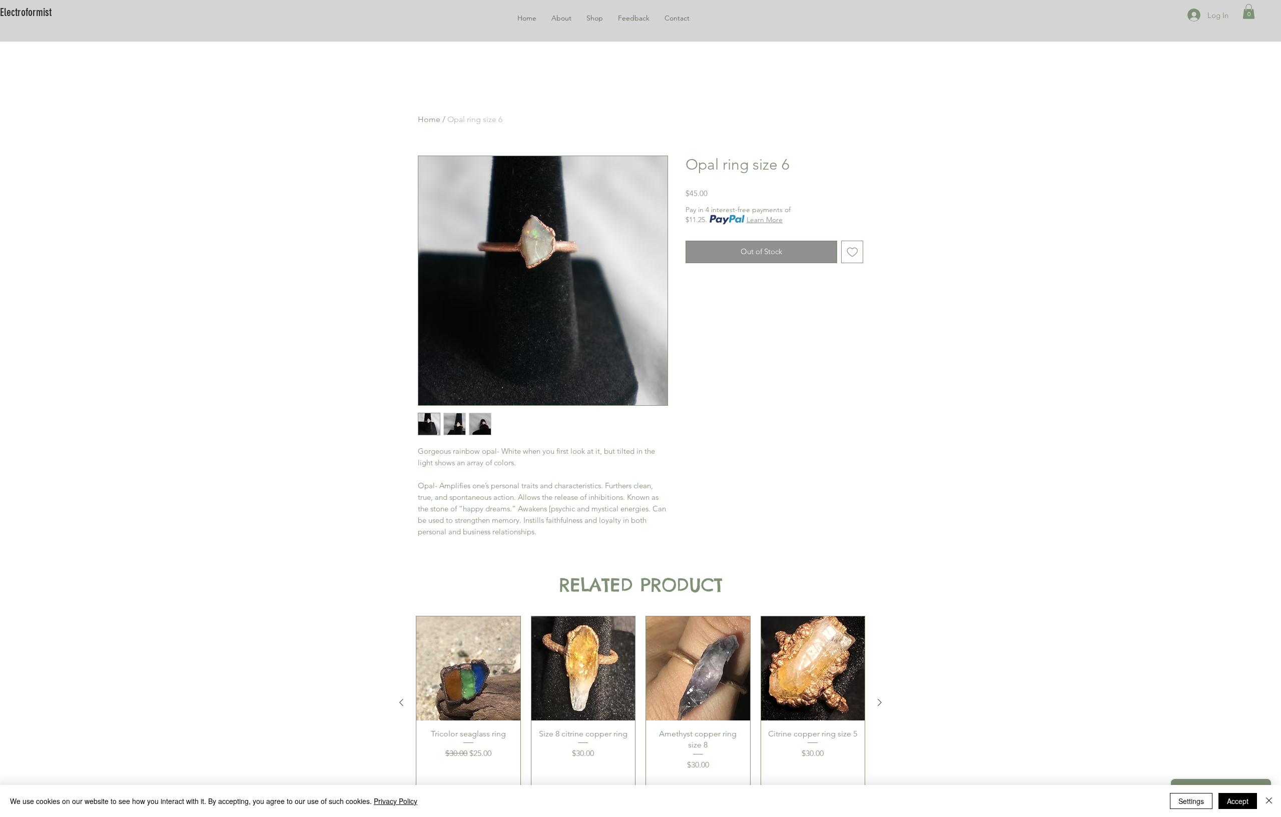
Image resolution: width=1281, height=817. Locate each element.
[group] (640, 702)
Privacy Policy (395, 801)
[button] (1248, 11)
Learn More (765, 219)
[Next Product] (880, 702)
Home (429, 119)
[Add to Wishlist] (852, 252)
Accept (1237, 801)
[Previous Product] (401, 702)
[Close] (1269, 801)
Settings (1191, 801)
